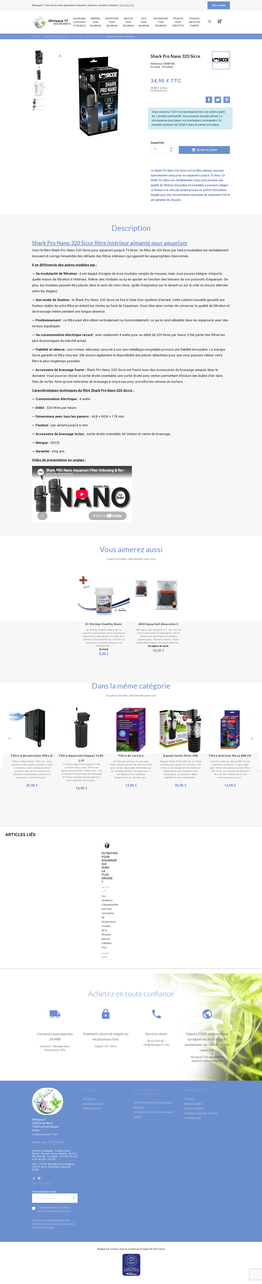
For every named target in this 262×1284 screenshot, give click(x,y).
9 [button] (133, 813)
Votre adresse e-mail (44, 1191)
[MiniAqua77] (56, 22)
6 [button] (117, 813)
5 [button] (112, 813)
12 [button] (149, 813)
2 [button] (96, 813)
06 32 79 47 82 (126, 5)
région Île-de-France (153, 1249)
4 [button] (107, 813)
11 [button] (144, 813)
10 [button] (139, 813)
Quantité (157, 142)
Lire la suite (105, 955)
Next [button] (252, 738)
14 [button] (160, 813)
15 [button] (166, 813)
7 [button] (123, 813)
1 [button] (91, 813)
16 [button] (171, 813)
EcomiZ (114, 1249)
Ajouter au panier (204, 150)
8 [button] (128, 813)
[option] (38, 57)
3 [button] (101, 813)
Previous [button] (10, 738)
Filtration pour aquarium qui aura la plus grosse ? (107, 868)
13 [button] (155, 813)
